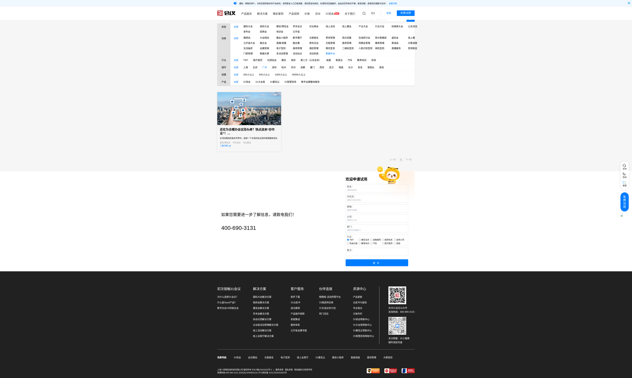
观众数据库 (381, 37)
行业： (350, 236)
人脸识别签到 (364, 48)
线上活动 (330, 26)
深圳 (274, 67)
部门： (350, 226)
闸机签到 (379, 48)
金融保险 (377, 240)
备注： (350, 250)
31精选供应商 (326, 302)
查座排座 (355, 357)
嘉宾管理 (346, 43)
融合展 (296, 43)
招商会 (263, 31)
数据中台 (330, 53)
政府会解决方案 (261, 302)
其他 (381, 67)
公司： (350, 216)
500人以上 (264, 74)
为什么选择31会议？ (227, 297)
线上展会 (346, 26)
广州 (264, 67)
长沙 (350, 67)
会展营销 (264, 48)
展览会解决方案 (261, 308)
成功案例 (295, 308)
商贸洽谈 (313, 43)
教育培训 (361, 60)
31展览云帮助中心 (362, 330)
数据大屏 (264, 53)
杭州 (283, 67)
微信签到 (330, 48)
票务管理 (330, 37)
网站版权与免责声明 (303, 370)
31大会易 (260, 82)
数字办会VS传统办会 (228, 308)
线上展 (411, 37)
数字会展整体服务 (310, 82)
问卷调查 (412, 43)
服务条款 (279, 370)
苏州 (293, 67)
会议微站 (252, 357)
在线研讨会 (364, 37)
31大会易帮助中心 (362, 325)
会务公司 (400, 240)
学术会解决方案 (261, 313)
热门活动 (323, 313)
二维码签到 (348, 48)
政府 (293, 60)
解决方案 (262, 13)
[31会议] (226, 13)
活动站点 (297, 53)
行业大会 (379, 26)
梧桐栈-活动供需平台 (330, 297)
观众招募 (346, 37)
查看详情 (393, 3)
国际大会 (248, 26)
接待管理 (297, 48)
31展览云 (274, 82)
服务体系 (295, 325)
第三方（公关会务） (311, 60)
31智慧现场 (290, 82)
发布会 (246, 31)
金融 (328, 60)
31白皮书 (295, 302)
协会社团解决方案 (262, 319)
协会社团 (353, 243)
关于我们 (350, 13)
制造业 (339, 60)
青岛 (360, 67)
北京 (255, 67)
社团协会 (271, 60)
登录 (388, 13)
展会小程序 (282, 37)
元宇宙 (296, 31)
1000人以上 (281, 74)
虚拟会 (395, 37)
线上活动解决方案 (262, 330)
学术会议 (297, 26)
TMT (245, 60)
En (373, 13)
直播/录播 (281, 43)
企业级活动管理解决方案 (265, 325)
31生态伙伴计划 (327, 308)
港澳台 (370, 67)
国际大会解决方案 (262, 297)
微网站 (246, 37)
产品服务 (246, 13)
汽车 (350, 60)
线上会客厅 (302, 357)
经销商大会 (397, 26)
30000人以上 (298, 74)
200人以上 (248, 74)
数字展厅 (297, 37)
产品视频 (294, 13)
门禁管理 (248, 53)
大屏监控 (388, 357)
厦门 (312, 67)
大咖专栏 (357, 313)
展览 (283, 60)
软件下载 (295, 297)
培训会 (279, 31)
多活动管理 (282, 53)
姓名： (350, 186)
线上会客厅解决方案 (263, 336)
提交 (377, 263)
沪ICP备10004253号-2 (262, 370)
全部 (236, 26)
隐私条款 (289, 370)
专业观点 (357, 308)
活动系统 (313, 53)
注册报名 (313, 37)
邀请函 (395, 43)
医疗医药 (257, 60)
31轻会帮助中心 (361, 319)
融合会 (263, 43)
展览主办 (365, 240)
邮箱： (350, 206)
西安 (322, 67)
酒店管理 (313, 48)
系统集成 (295, 319)
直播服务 (396, 48)
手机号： (351, 196)
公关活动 (412, 26)
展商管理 (379, 43)
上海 (245, 67)
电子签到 (281, 48)
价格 (307, 13)
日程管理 (330, 43)
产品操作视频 (297, 313)
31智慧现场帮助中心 (363, 336)
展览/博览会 (282, 26)
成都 (303, 67)
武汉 (331, 67)
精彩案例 (278, 13)
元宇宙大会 (249, 43)
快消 (373, 60)
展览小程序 (338, 357)
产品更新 (357, 297)
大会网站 (264, 37)
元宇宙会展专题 (299, 330)
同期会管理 (364, 43)
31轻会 (330, 13)
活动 (317, 13)
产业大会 (363, 26)
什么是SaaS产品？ (227, 302)
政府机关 (389, 240)
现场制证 (412, 48)
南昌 (341, 67)
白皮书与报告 (360, 302)
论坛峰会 (313, 26)
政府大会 (264, 26)
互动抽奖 (248, 48)
